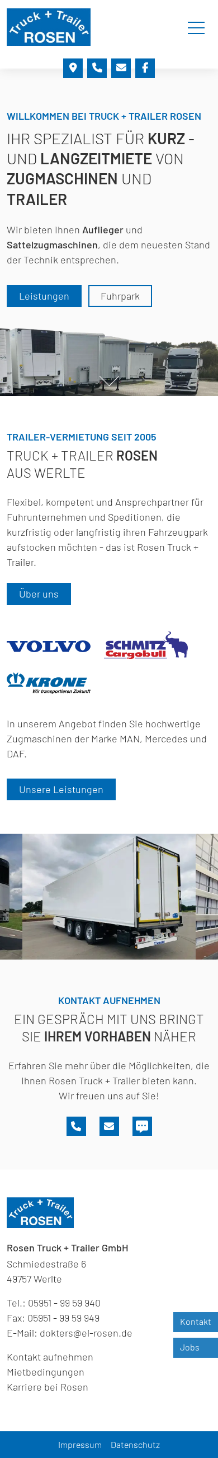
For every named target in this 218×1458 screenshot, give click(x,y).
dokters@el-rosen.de (86, 1333)
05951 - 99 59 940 (64, 1302)
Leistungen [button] (44, 296)
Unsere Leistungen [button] (61, 789)
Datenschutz (135, 1444)
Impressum (80, 1444)
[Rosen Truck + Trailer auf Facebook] (145, 68)
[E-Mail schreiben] (121, 68)
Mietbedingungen (45, 1372)
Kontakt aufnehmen (50, 1357)
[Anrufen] (97, 68)
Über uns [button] (39, 594)
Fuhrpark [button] (120, 296)
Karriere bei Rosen (47, 1387)
